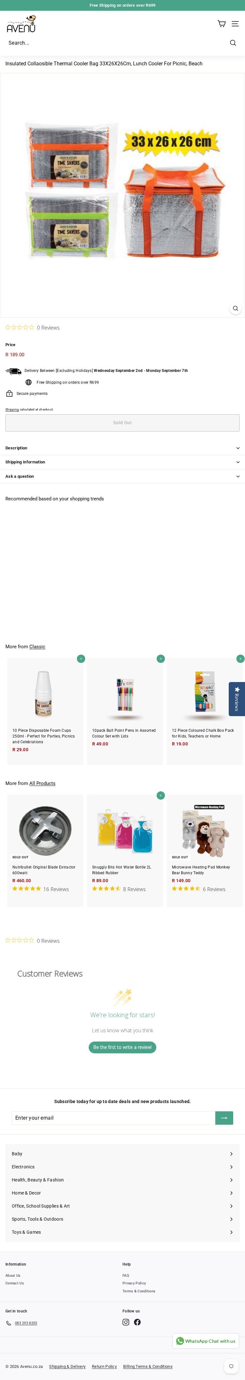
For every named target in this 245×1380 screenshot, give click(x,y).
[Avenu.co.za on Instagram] (125, 1322)
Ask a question (19, 476)
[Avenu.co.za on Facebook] (137, 1322)
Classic (37, 647)
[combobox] (122, 43)
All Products (42, 783)
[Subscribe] (224, 1118)
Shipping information (25, 462)
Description (16, 448)
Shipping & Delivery (67, 1366)
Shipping (12, 409)
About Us (12, 1276)
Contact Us (14, 1283)
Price (10, 344)
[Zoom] (235, 308)
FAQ (125, 1276)
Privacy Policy (134, 1283)
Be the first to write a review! (122, 1047)
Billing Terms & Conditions (148, 1366)
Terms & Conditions (138, 1291)
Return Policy (104, 1366)
